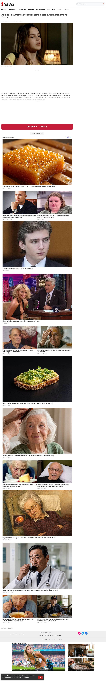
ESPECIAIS (66, 9)
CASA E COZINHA (40, 9)
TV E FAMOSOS (12, 9)
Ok (40, 677)
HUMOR (59, 9)
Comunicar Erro (36, 133)
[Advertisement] (37, 81)
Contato (11, 634)
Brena (21, 21)
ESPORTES (31, 9)
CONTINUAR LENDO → (37, 127)
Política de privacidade (19, 634)
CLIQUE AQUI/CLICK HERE (55, 635)
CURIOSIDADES (51, 9)
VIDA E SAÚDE (22, 9)
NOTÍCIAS (3, 9)
